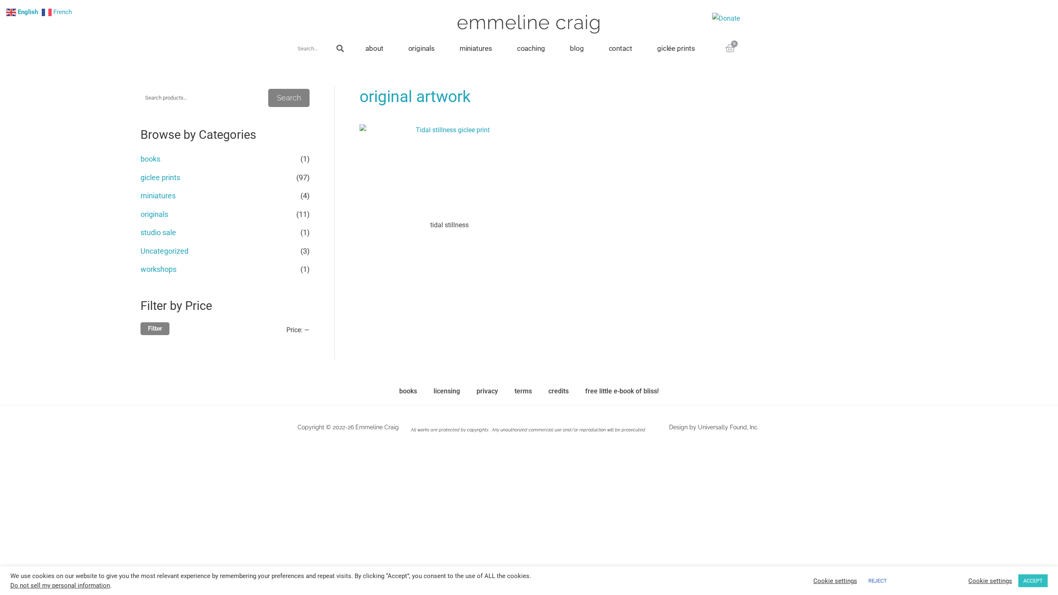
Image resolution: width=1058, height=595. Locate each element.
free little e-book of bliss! (622, 391)
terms (523, 391)
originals (421, 48)
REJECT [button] (877, 581)
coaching (531, 48)
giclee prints (160, 177)
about (374, 48)
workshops (158, 269)
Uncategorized (164, 251)
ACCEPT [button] (1033, 581)
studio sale (158, 232)
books (150, 159)
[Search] (340, 48)
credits (558, 391)
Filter (155, 328)
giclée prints (676, 48)
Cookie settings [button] (835, 581)
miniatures (476, 48)
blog (577, 48)
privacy (487, 391)
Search (289, 97)
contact (620, 48)
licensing (447, 391)
